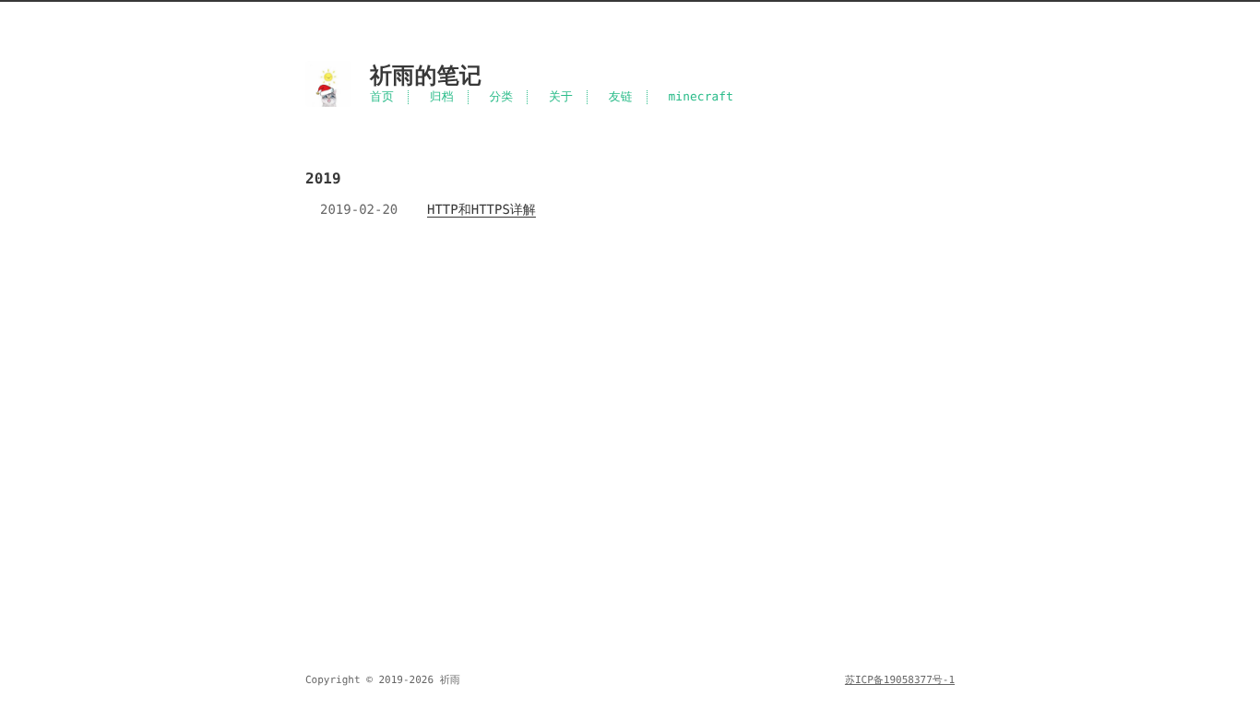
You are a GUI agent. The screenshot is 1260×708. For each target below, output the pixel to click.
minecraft (701, 97)
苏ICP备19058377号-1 (900, 680)
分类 (501, 97)
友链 (621, 97)
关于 (561, 97)
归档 (442, 97)
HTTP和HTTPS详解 (481, 210)
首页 (382, 97)
